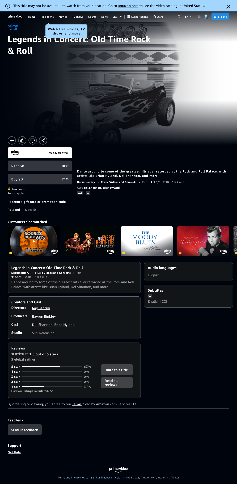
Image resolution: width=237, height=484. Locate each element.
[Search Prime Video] (179, 17)
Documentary (86, 182)
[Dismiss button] (228, 6)
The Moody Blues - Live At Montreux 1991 (147, 241)
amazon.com (128, 6)
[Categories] (199, 17)
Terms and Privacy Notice (73, 477)
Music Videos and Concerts (118, 182)
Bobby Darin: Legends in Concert (203, 241)
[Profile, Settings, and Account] (206, 17)
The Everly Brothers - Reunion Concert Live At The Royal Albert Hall (90, 241)
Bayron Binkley (44, 316)
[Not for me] (32, 140)
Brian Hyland (111, 187)
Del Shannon (92, 187)
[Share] (43, 140)
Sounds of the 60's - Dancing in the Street (34, 241)
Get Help (14, 452)
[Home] (15, 16)
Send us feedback (101, 477)
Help (117, 477)
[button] (32, 391)
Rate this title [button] (117, 370)
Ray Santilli (41, 308)
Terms (77, 404)
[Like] (22, 140)
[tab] (14, 209)
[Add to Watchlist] (12, 140)
